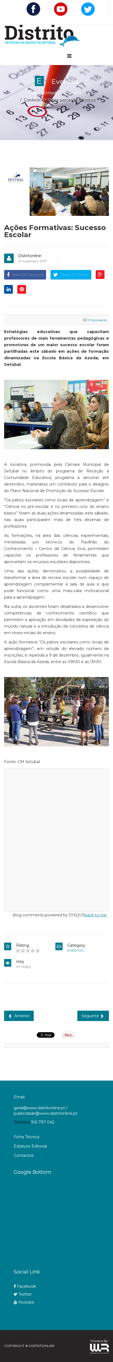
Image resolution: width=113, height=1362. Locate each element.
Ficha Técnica (26, 1136)
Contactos (23, 1155)
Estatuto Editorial (30, 1146)
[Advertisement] (63, 1220)
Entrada (50, 92)
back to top (96, 915)
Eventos (73, 92)
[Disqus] (56, 839)
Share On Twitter (75, 274)
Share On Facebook (27, 274)
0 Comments (97, 320)
